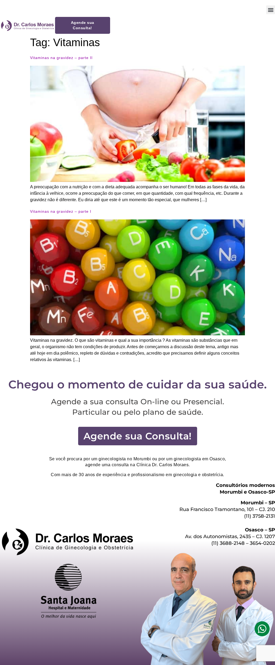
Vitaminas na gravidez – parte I (60, 211)
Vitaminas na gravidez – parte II (61, 58)
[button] (270, 9)
